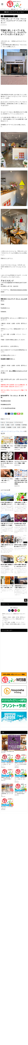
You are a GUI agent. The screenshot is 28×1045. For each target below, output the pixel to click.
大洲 (15, 427)
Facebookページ (5, 307)
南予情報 (18, 424)
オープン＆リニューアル (5, 9)
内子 (13, 424)
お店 (24, 9)
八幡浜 (7, 424)
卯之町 (3, 427)
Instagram (3, 311)
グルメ (21, 9)
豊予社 (24, 427)
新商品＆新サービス (14, 9)
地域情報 (9, 427)
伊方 (3, 424)
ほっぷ (3, 422)
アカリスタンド (19, 422)
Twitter (2, 304)
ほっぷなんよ (10, 422)
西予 (19, 427)
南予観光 (25, 424)
